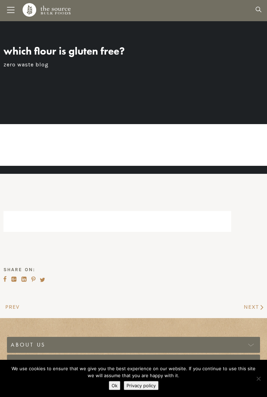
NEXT (252, 306)
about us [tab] (28, 344)
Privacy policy (141, 385)
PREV (11, 306)
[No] (258, 378)
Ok (115, 385)
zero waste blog (26, 64)
